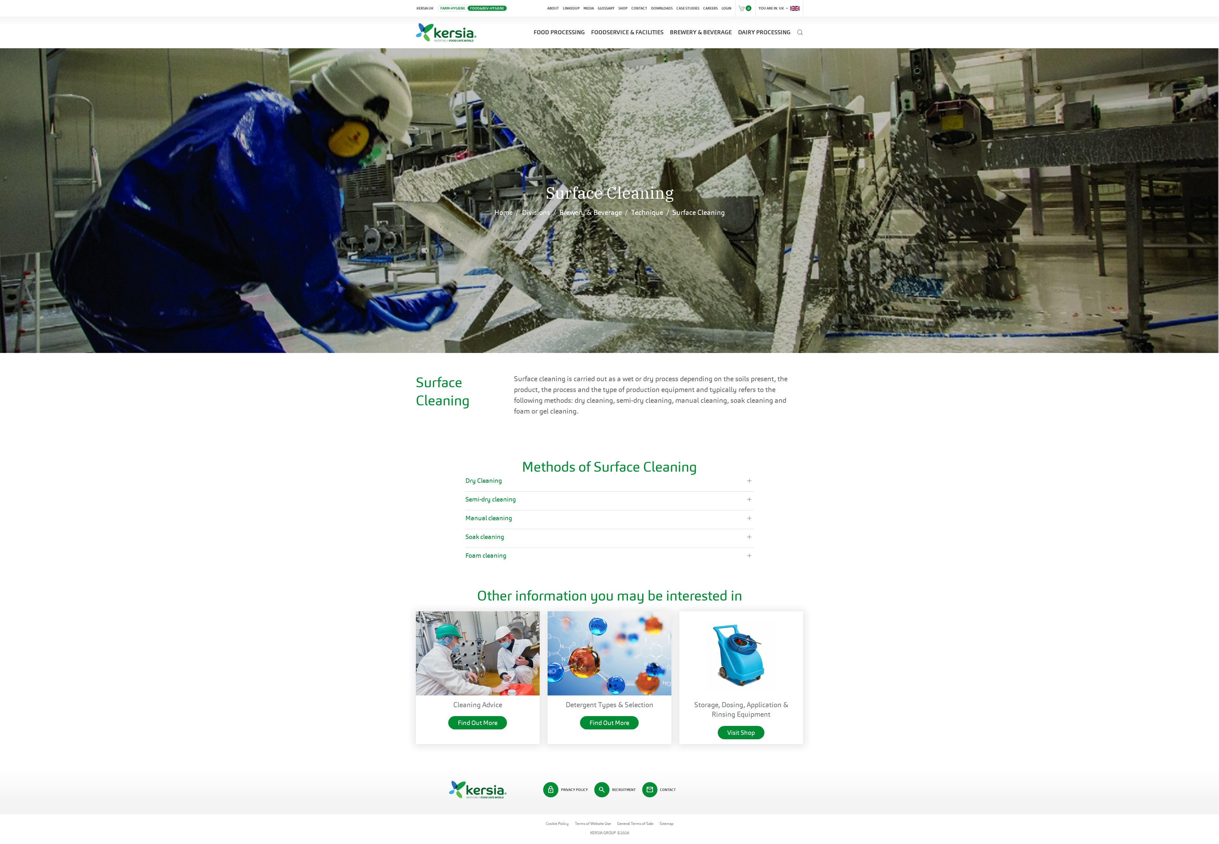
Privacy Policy (567, 789)
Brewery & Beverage (701, 32)
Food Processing (559, 32)
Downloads (662, 8)
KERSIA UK (424, 8)
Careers (710, 8)
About (553, 8)
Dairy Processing (764, 32)
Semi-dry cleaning (490, 499)
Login (726, 8)
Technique (647, 212)
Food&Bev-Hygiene (487, 8)
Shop (623, 8)
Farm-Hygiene (452, 8)
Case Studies (687, 8)
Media (588, 8)
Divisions (536, 212)
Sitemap (667, 823)
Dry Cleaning (483, 480)
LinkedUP (571, 8)
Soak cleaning (484, 537)
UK (774, 8)
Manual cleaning (488, 518)
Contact (639, 8)
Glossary (606, 8)
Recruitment (617, 789)
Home (503, 212)
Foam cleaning (485, 555)
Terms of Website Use (593, 823)
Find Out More (477, 723)
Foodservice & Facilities (627, 32)
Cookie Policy (557, 823)
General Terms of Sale (635, 823)
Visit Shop (741, 732)
